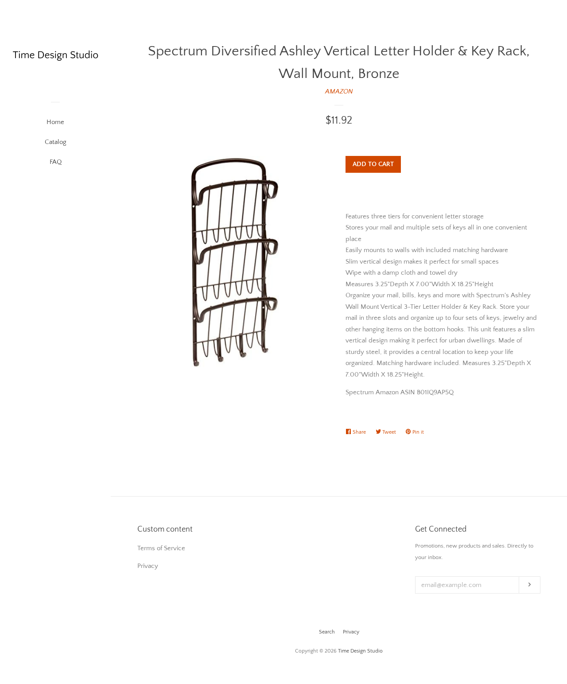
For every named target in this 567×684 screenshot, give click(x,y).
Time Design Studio (360, 651)
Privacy (351, 632)
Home (55, 122)
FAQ (56, 162)
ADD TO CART (373, 164)
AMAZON (339, 91)
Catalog (55, 142)
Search (327, 632)
